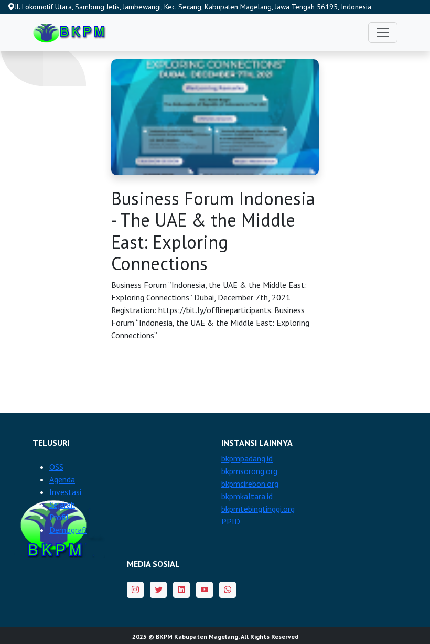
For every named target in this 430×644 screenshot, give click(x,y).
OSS (56, 466)
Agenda (62, 479)
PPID (230, 521)
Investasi (65, 492)
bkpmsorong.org (249, 471)
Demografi (68, 529)
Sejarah (62, 504)
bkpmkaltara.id (247, 496)
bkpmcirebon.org (249, 483)
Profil (59, 517)
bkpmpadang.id (247, 458)
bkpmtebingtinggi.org (258, 508)
